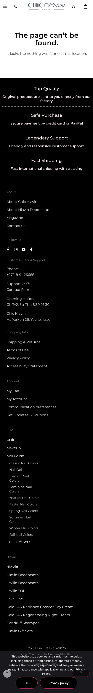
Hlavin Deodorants (22, 575)
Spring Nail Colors (23, 511)
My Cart (13, 391)
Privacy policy (59, 683)
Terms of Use (17, 350)
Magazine (14, 218)
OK (26, 683)
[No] (81, 673)
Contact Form (18, 290)
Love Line (14, 599)
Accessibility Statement (26, 366)
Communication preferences (31, 407)
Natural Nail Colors (24, 498)
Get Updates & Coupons (27, 415)
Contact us (15, 226)
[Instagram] (16, 249)
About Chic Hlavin (21, 202)
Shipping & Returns (23, 342)
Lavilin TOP (15, 591)
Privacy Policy (18, 358)
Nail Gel (15, 470)
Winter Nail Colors (23, 528)
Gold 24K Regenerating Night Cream (38, 615)
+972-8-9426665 (20, 275)
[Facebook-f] (8, 249)
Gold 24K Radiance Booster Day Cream (40, 607)
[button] (5, 6)
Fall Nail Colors (21, 535)
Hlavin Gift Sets (19, 631)
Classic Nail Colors (23, 463)
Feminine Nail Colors (20, 489)
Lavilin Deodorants (22, 583)
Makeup (13, 448)
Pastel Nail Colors (23, 504)
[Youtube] (23, 249)
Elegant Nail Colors (19, 478)
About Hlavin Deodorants (28, 210)
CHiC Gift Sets (18, 542)
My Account (16, 399)
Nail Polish (15, 456)
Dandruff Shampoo (23, 623)
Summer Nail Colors (20, 519)
